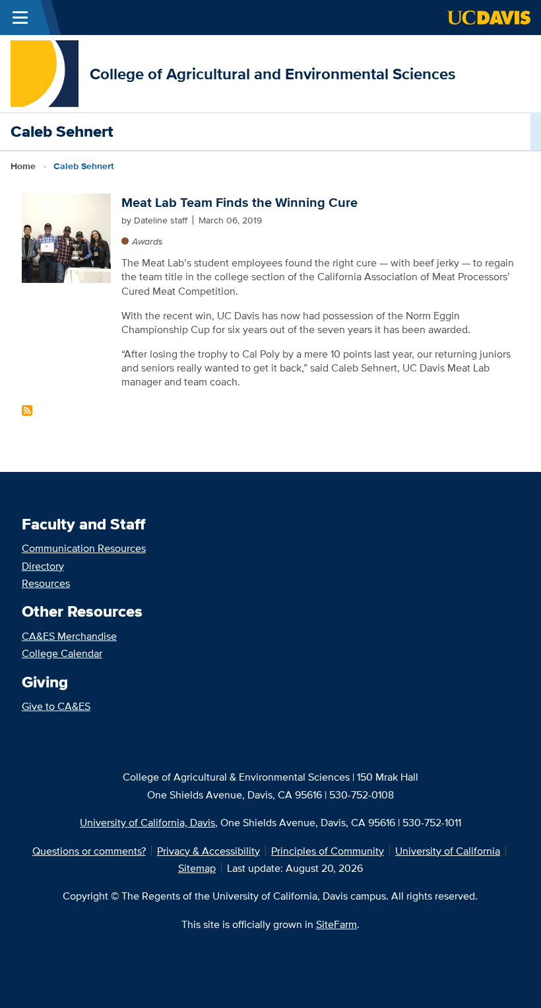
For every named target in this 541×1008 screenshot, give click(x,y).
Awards (147, 241)
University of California (447, 851)
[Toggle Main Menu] (20, 17)
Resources (46, 583)
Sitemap (197, 868)
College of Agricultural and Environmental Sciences (272, 73)
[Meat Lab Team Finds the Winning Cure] (66, 237)
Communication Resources (84, 548)
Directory (43, 566)
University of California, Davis (147, 822)
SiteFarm (336, 924)
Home (23, 166)
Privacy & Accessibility (208, 851)
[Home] (45, 73)
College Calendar (62, 653)
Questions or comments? (89, 851)
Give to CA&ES (56, 706)
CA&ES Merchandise (69, 636)
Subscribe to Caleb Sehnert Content (27, 410)
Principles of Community (327, 851)
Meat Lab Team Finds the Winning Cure (239, 202)
